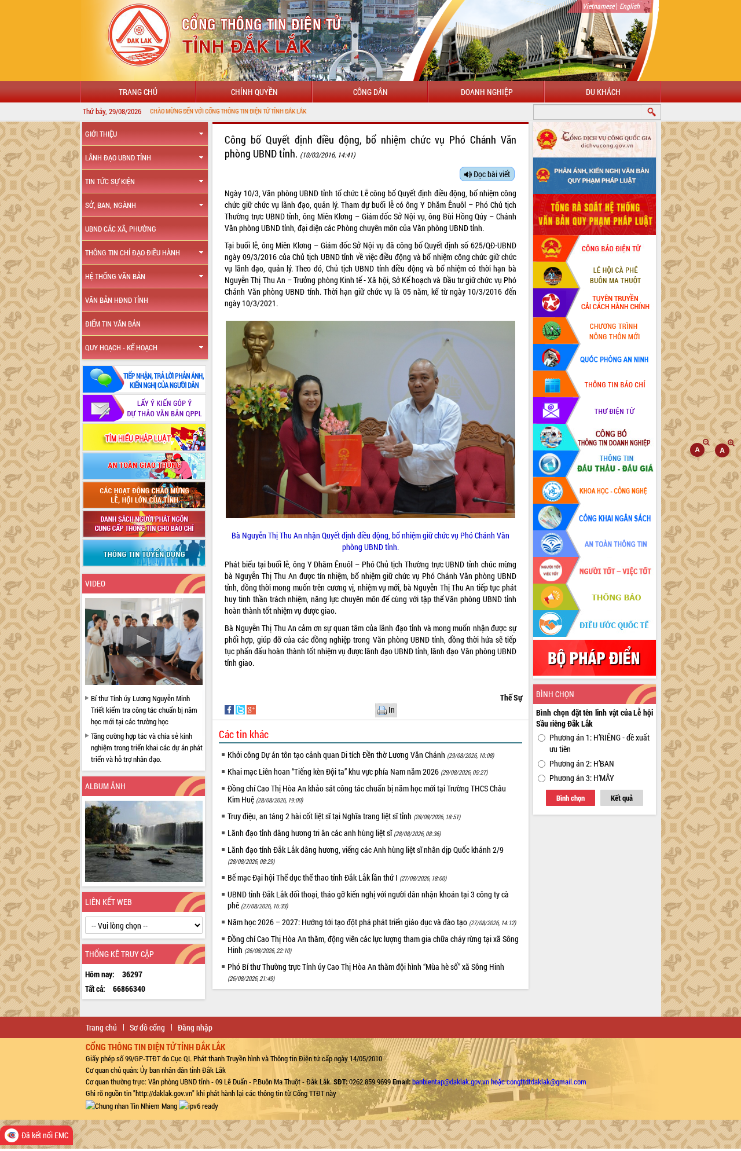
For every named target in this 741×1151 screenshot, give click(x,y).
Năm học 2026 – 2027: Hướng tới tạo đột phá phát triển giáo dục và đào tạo (372, 922)
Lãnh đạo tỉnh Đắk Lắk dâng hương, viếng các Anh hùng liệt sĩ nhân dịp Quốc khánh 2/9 (366, 855)
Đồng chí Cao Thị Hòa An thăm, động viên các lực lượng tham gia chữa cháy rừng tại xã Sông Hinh (373, 944)
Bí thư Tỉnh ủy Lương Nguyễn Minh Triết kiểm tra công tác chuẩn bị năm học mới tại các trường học (144, 710)
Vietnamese (598, 5)
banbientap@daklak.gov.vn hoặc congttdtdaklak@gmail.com (499, 1081)
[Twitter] (241, 708)
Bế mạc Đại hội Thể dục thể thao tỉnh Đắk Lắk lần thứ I (337, 877)
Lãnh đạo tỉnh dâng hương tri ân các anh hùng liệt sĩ (334, 832)
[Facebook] (230, 708)
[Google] (251, 708)
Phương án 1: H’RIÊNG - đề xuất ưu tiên (599, 743)
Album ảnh (105, 785)
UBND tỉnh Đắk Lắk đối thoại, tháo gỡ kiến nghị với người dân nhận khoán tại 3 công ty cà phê (368, 900)
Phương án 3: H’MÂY (581, 777)
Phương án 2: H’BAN (581, 763)
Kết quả (622, 798)
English (629, 5)
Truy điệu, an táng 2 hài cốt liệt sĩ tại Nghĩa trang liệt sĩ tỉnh (344, 816)
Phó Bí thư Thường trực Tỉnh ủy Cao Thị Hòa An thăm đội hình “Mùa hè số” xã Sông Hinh (366, 972)
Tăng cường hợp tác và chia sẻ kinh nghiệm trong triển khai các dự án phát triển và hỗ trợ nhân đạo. (147, 747)
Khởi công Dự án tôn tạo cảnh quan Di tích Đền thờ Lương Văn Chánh (361, 754)
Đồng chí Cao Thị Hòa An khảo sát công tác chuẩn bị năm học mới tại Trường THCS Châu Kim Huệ (367, 794)
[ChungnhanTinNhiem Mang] (131, 1104)
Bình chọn (570, 798)
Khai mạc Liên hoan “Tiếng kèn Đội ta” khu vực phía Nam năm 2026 (357, 771)
